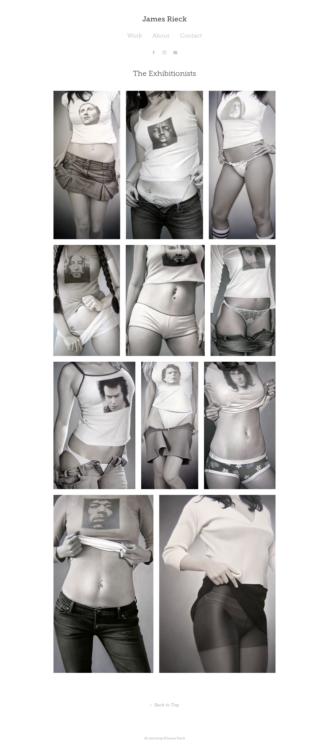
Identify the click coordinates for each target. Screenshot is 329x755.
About (160, 36)
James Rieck (164, 19)
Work (134, 36)
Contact (191, 36)
